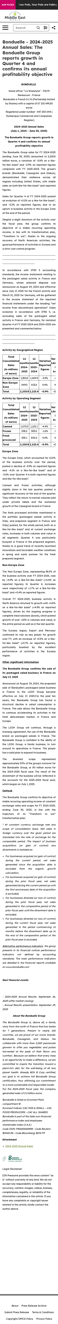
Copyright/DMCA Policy (19, 1318)
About (14, 1305)
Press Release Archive (34, 1305)
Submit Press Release (16, 1312)
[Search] (38, 27)
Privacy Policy (44, 1318)
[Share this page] (53, 28)
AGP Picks (8, 4)
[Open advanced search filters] (45, 27)
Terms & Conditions (43, 1312)
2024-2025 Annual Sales (19, 1146)
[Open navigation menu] (5, 28)
